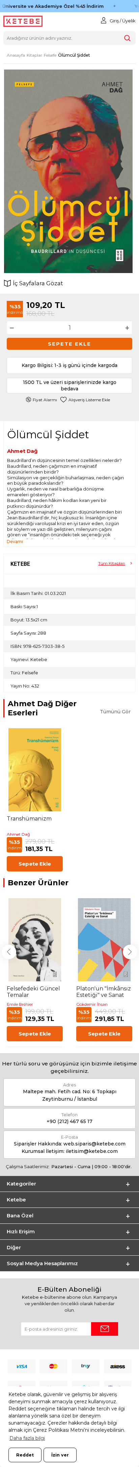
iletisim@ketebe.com (92, 1151)
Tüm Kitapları (111, 563)
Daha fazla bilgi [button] (27, 1438)
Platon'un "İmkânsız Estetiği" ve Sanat (103, 991)
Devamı (15, 541)
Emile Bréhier (20, 1004)
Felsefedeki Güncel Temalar (33, 991)
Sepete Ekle (69, 344)
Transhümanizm (29, 818)
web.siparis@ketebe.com (94, 1144)
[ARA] (127, 38)
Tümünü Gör (115, 711)
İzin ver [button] (60, 1455)
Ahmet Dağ (22, 451)
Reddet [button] (25, 1455)
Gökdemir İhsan (92, 1004)
